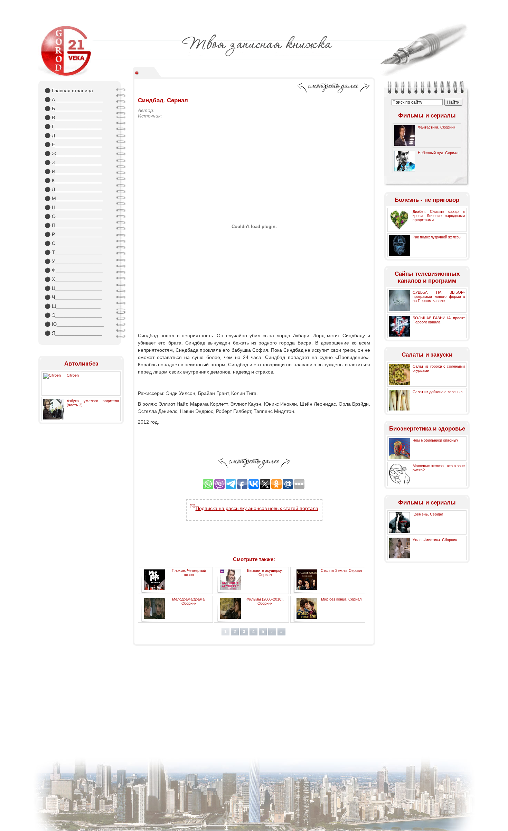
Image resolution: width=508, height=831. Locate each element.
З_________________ (73, 162)
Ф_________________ (74, 270)
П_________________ (73, 225)
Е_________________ (73, 144)
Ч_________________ (73, 297)
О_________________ (74, 216)
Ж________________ (73, 153)
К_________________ (73, 180)
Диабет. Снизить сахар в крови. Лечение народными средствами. (439, 215)
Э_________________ (73, 315)
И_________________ (73, 171)
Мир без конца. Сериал (341, 599)
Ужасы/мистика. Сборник (435, 540)
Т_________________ (73, 252)
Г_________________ (73, 126)
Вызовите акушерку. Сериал (265, 572)
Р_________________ (73, 234)
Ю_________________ (74, 324)
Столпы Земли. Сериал (341, 570)
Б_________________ (73, 108)
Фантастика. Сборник (436, 127)
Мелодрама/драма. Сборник (189, 601)
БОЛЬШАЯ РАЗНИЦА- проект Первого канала (439, 320)
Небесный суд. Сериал (438, 153)
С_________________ (73, 243)
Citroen (73, 375)
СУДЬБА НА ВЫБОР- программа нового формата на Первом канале (439, 296)
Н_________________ (73, 207)
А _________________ (74, 99)
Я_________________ (73, 333)
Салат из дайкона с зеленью (437, 392)
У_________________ (73, 261)
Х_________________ (73, 279)
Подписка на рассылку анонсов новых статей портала (257, 508)
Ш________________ (73, 306)
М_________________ (74, 198)
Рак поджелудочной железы (437, 237)
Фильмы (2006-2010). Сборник (265, 601)
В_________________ (73, 117)
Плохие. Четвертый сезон (189, 572)
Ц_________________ (73, 288)
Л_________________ (73, 189)
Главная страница (69, 90)
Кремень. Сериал (428, 514)
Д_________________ (73, 135)
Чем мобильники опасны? (435, 440)
